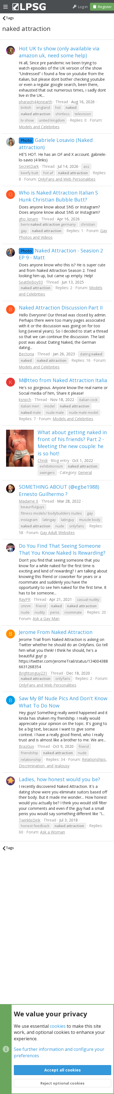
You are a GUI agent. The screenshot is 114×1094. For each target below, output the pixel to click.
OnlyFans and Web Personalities (66, 179)
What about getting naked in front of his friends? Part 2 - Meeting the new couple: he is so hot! (72, 443)
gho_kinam (28, 219)
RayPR (24, 599)
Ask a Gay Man (46, 618)
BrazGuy (26, 746)
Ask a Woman (52, 832)
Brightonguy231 (33, 673)
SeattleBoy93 (31, 282)
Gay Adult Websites (57, 532)
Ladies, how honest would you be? (59, 779)
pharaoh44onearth (35, 101)
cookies (58, 1026)
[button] (5, 7)
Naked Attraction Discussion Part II (61, 307)
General (85, 472)
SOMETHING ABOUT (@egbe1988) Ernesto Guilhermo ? (59, 490)
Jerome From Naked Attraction (55, 632)
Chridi (43, 460)
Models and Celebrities (39, 126)
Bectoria (26, 354)
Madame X (28, 501)
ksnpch (25, 399)
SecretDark (29, 166)
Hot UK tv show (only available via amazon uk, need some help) (59, 52)
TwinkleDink (29, 820)
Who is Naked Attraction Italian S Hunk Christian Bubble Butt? (58, 196)
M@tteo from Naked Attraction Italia (63, 380)
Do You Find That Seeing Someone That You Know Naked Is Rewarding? (62, 549)
